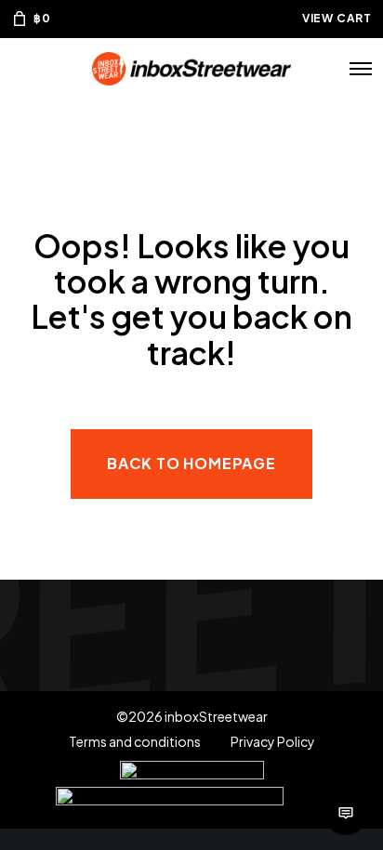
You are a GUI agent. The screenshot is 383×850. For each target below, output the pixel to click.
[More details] (346, 813)
